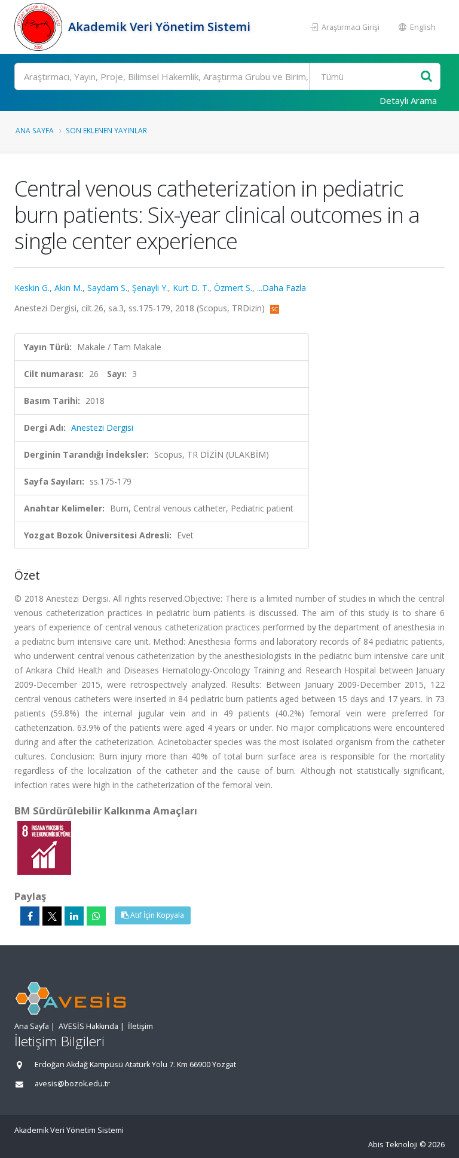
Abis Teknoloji (393, 1144)
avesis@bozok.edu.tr (72, 1084)
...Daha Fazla (281, 287)
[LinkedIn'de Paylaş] (74, 916)
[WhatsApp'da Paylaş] (96, 916)
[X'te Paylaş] (52, 916)
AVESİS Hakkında (88, 1026)
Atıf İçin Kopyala (156, 915)
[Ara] (426, 76)
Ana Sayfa (35, 130)
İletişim (140, 1026)
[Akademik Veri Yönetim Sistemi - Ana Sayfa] (39, 27)
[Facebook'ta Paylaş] (29, 916)
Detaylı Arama (408, 100)
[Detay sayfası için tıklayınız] (44, 847)
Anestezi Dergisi (102, 427)
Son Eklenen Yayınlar (106, 130)
